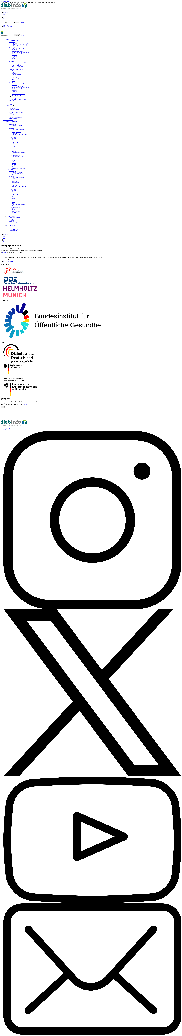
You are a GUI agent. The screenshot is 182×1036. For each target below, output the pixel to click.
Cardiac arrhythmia (16, 78)
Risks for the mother (13, 224)
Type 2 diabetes (10, 169)
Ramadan (14, 164)
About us (5, 233)
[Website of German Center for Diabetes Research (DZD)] (14, 274)
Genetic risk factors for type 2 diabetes (20, 44)
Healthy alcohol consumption (18, 58)
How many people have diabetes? (19, 62)
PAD (13, 79)
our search (4, 252)
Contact (5, 429)
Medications (14, 181)
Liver (13, 147)
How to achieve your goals (18, 48)
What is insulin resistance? (18, 66)
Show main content (5, 1)
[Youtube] (92, 902)
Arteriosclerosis (15, 73)
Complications (12, 137)
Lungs (13, 148)
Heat (13, 166)
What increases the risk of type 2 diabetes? (21, 43)
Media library (12, 228)
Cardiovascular (15, 145)
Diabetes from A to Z (14, 229)
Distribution (11, 104)
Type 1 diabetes (10, 122)
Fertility (13, 160)
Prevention (5, 25)
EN (4, 238)
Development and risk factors (15, 219)
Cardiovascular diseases (11, 68)
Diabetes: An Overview (11, 121)
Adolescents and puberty (17, 157)
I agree (2, 406)
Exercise (14, 165)
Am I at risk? (12, 42)
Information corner (10, 225)
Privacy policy (26, 404)
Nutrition (14, 163)
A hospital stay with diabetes (18, 168)
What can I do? (12, 47)
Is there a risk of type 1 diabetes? (19, 45)
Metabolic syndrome (16, 60)
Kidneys (14, 151)
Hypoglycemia (15, 133)
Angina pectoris (15, 72)
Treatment (11, 103)
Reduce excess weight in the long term (20, 52)
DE (4, 236)
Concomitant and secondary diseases (17, 99)
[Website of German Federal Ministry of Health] (13, 380)
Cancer (13, 146)
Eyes (13, 139)
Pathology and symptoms (17, 125)
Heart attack (14, 76)
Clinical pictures (13, 70)
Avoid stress (14, 55)
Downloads (11, 226)
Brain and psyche (16, 142)
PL (4, 241)
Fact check (11, 61)
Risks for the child (13, 222)
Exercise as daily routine (17, 51)
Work (13, 159)
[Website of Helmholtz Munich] (20, 297)
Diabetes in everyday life (15, 155)
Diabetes (8, 39)
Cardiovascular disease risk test (16, 69)
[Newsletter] (92, 1034)
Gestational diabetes (10, 216)
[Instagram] (92, 608)
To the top (3, 255)
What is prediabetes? (16, 65)
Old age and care (16, 161)
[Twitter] (92, 776)
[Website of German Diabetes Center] (19, 284)
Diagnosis (14, 174)
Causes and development (17, 126)
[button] (10, 39)
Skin (13, 143)
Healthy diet (14, 49)
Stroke (13, 81)
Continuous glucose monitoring (19, 129)
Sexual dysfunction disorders (18, 152)
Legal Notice (6, 234)
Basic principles (12, 124)
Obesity (8, 96)
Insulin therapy (15, 130)
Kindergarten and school (17, 156)
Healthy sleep (15, 56)
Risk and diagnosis (13, 101)
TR (4, 239)
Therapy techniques (16, 132)
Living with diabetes (8, 26)
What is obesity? (15, 64)
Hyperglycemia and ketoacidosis (19, 134)
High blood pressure (16, 74)
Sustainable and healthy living (18, 53)
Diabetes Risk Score (13, 40)
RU (4, 240)
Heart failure (15, 77)
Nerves (13, 150)
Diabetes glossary (13, 230)
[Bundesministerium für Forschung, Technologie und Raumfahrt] (20, 395)
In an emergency (15, 135)
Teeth (13, 154)
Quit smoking (15, 57)
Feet (13, 141)
